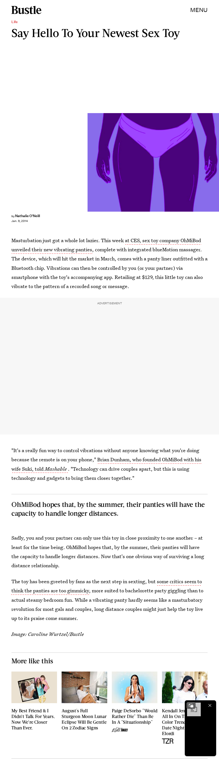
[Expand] (191, 705)
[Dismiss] (209, 705)
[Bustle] (26, 10)
